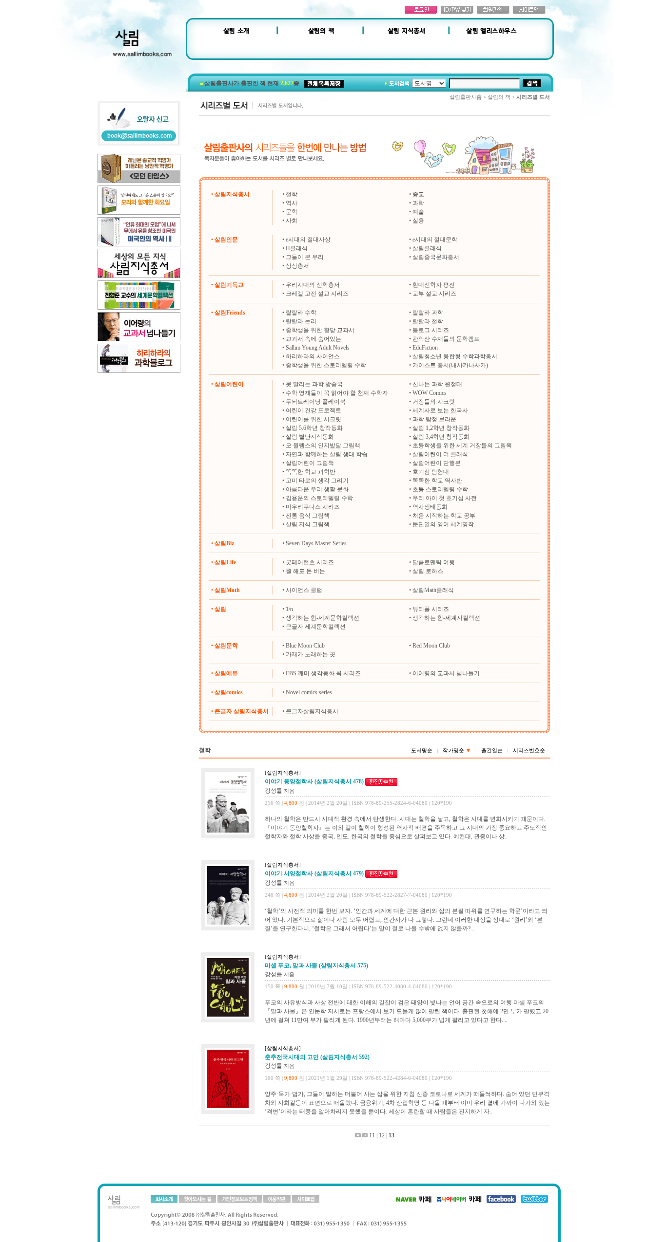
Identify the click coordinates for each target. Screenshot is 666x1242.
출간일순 (492, 750)
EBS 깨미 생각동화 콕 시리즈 (323, 673)
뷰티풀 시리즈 (430, 609)
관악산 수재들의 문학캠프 (446, 338)
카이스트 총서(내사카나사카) (450, 365)
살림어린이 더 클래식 (440, 454)
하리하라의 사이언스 (313, 356)
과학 (418, 203)
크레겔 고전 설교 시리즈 (317, 293)
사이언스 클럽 (304, 590)
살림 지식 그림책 (308, 524)
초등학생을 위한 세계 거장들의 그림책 (462, 445)
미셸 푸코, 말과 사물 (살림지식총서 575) (316, 965)
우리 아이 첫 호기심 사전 (444, 498)
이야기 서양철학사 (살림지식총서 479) (314, 873)
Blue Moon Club (305, 645)
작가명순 (457, 750)
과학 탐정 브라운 (434, 419)
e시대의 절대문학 (434, 239)
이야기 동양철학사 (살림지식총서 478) (314, 781)
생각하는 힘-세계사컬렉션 (446, 617)
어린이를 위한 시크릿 (313, 419)
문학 (291, 211)
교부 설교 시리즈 (434, 293)
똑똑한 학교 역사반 (437, 480)
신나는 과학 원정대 (437, 384)
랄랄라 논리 (301, 321)
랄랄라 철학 (427, 321)
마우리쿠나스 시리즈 (313, 506)
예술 (418, 211)
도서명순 (421, 750)
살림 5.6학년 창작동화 (314, 428)
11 (372, 1135)
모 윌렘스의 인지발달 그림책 (323, 445)
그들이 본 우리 (305, 257)
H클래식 (297, 248)
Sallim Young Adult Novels (318, 347)
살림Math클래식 (433, 590)
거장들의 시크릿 (433, 401)
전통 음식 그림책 (308, 515)
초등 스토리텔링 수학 (440, 489)
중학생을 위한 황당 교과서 (320, 330)
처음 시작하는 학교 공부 (443, 515)
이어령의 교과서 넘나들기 (446, 673)
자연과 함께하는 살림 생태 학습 (327, 454)
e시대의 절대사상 (308, 239)
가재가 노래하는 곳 (310, 654)
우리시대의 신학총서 (313, 284)
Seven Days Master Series (316, 543)
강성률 (273, 790)
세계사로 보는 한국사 (440, 410)
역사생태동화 (430, 506)
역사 (291, 203)
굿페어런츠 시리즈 (310, 562)
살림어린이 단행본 (436, 463)
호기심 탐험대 (430, 471)
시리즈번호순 (529, 750)
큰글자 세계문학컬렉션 (316, 626)
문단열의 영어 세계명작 (443, 524)
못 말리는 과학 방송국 (314, 384)
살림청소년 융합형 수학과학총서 (454, 356)
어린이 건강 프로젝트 (313, 410)
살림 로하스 (427, 571)
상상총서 (297, 265)
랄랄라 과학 (427, 312)
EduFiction (425, 347)
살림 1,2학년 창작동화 (441, 428)
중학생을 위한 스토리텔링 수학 (326, 365)
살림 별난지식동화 (310, 436)
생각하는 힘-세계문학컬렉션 (322, 617)
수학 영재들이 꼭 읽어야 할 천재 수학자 (337, 392)
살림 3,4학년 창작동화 (441, 436)
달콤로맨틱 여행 (433, 562)
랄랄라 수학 (301, 312)
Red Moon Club (431, 645)
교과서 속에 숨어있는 (313, 338)
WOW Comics (429, 392)
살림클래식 (427, 248)
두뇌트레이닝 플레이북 (316, 401)
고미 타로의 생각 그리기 (317, 480)
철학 (291, 194)
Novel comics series (309, 692)
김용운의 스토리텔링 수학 (319, 498)
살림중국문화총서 (435, 257)
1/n (289, 609)
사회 (291, 220)
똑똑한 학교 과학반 (310, 471)
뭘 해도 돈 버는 (305, 571)
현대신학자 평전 (433, 284)
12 (382, 1135)
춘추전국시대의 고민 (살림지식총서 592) (317, 1057)
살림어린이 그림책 (310, 463)
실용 (418, 220)
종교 (418, 194)
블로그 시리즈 (430, 330)
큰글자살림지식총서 (312, 711)
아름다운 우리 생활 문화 (317, 489)
